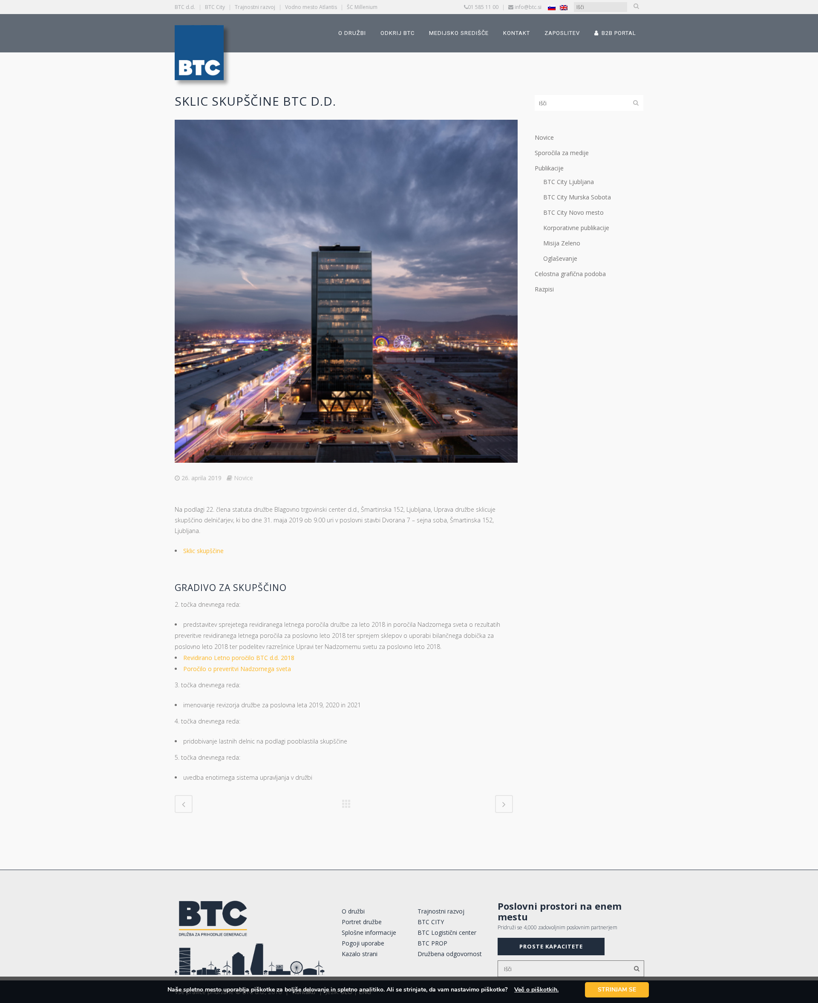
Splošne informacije (369, 932)
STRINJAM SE (617, 990)
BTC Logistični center (447, 932)
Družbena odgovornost (450, 954)
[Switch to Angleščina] (563, 7)
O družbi (353, 911)
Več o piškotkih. (536, 990)
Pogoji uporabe (363, 943)
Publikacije (549, 168)
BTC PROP (432, 943)
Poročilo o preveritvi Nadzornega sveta (237, 669)
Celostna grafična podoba (570, 274)
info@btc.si (528, 7)
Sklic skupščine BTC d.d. (255, 101)
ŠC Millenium (362, 7)
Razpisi (544, 289)
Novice (243, 478)
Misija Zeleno (561, 243)
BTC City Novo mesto (573, 212)
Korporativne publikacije (576, 228)
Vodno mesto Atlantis (311, 7)
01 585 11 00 (483, 7)
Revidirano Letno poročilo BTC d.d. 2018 (238, 658)
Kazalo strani (359, 954)
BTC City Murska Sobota (577, 197)
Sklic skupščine (203, 551)
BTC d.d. (185, 7)
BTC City (215, 7)
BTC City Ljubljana (568, 182)
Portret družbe (362, 922)
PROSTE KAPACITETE (551, 946)
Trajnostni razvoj (255, 7)
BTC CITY (431, 922)
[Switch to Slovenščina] (552, 7)
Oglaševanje (560, 258)
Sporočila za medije (562, 153)
